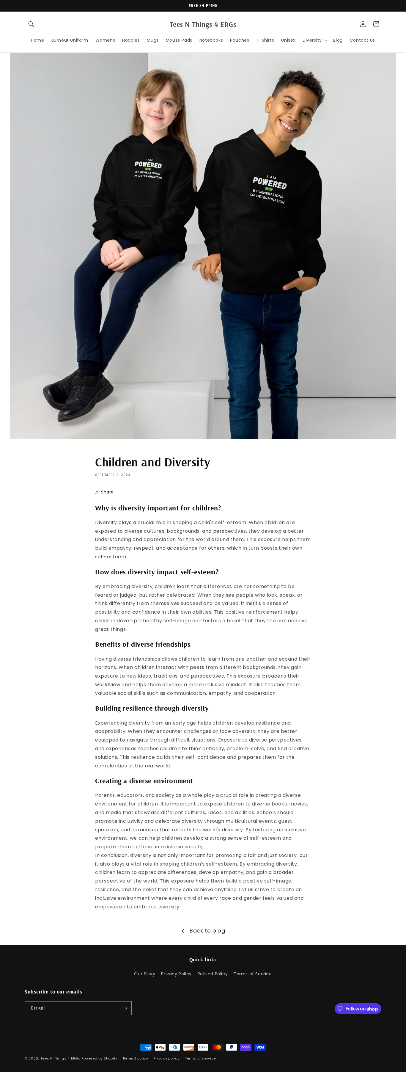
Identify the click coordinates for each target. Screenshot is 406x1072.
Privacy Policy (176, 974)
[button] (31, 24)
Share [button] (107, 492)
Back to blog (207, 930)
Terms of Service (253, 974)
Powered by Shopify (99, 1058)
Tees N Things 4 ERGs (60, 1058)
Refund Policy (213, 974)
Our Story (144, 974)
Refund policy (135, 1058)
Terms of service (200, 1058)
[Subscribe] (124, 1008)
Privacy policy (166, 1058)
